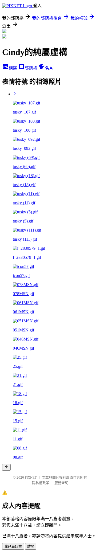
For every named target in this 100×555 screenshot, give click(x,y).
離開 (30, 547)
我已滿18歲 (13, 547)
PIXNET (31, 477)
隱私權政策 (40, 483)
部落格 (31, 68)
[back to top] (6, 467)
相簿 (13, 68)
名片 (49, 68)
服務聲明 (61, 483)
